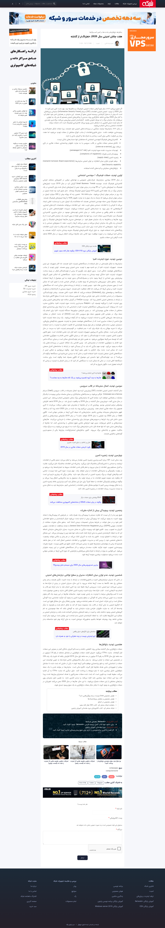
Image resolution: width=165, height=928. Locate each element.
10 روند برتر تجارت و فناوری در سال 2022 (21, 102)
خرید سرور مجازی (29, 291)
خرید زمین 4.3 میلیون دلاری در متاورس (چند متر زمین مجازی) (19, 135)
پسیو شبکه (32, 294)
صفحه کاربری (31, 901)
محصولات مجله (98, 3)
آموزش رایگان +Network (144, 901)
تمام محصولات (71, 901)
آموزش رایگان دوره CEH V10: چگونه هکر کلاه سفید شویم (75, 250)
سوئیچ (74, 891)
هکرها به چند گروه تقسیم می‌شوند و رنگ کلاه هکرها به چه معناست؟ (75, 377)
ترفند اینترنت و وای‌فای (145, 896)
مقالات (117, 3)
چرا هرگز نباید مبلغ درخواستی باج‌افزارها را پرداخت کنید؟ (109, 762)
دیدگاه (119, 829)
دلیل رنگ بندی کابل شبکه (19, 224)
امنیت (98, 43)
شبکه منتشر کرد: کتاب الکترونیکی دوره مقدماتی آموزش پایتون (92, 708)
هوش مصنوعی (117, 891)
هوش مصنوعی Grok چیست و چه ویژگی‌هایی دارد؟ (96, 695)
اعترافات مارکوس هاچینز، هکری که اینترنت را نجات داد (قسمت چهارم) (56, 762)
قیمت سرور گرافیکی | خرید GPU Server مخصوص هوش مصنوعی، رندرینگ (19, 179)
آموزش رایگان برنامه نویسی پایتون (110, 901)
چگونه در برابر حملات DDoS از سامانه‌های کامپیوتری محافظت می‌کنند (75, 502)
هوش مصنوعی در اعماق (106, 702)
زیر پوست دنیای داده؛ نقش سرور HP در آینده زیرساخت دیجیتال (20, 246)
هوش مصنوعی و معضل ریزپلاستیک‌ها (101, 699)
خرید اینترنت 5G (29, 288)
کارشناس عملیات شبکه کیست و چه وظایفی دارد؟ (19, 268)
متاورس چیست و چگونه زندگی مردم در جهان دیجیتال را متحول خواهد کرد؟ (20, 146)
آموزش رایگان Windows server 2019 (109, 906)
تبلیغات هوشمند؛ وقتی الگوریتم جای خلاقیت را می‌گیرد (20, 257)
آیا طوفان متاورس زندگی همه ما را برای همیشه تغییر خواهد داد (20, 113)
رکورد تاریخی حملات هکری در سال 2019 (75, 447)
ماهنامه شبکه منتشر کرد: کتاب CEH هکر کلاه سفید (96, 705)
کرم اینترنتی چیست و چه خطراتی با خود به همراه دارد (75, 636)
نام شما (118, 808)
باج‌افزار (111, 777)
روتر (75, 886)
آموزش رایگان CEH (147, 906)
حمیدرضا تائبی (109, 43)
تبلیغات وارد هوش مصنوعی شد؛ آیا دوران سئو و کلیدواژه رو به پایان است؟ (19, 167)
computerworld (112, 770)
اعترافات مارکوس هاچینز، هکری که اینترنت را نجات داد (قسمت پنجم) (82, 762)
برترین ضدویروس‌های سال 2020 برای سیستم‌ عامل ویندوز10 (75, 565)
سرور (70, 925)
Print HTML (82, 783)
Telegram (100, 783)
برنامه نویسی (118, 886)
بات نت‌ (97, 777)
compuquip (113, 768)
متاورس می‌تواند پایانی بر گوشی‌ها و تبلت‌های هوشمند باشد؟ (19, 91)
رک (75, 896)
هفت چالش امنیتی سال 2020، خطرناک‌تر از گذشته (96, 36)
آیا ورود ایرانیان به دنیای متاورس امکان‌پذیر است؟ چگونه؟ (20, 124)
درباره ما (33, 886)
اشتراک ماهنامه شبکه (28, 896)
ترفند (109, 3)
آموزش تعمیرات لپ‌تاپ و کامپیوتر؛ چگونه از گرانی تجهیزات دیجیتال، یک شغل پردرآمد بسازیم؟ (20, 213)
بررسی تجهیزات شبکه (130, 3)
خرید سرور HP (30, 286)
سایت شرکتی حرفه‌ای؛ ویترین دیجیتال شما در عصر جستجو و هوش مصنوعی (20, 190)
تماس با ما (86, 3)
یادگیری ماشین (117, 896)
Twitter (91, 783)
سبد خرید (32, 906)
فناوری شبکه (149, 886)
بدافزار (104, 777)
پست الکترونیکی (115, 818)
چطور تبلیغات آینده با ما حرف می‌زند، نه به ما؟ (20, 235)
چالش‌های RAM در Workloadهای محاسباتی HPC (19, 201)
